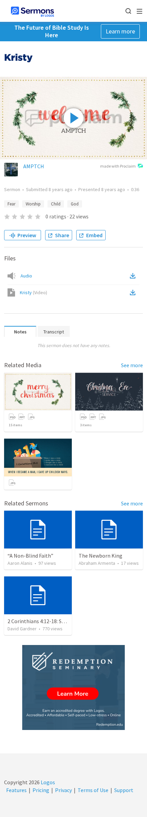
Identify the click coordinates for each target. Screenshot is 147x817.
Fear (11, 204)
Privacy (63, 790)
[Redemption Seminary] (73, 687)
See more (132, 365)
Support (123, 790)
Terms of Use (93, 790)
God (75, 204)
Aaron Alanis (20, 563)
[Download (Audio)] (134, 276)
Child (56, 204)
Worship (33, 204)
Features (16, 790)
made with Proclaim (118, 166)
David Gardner (22, 629)
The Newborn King (100, 555)
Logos (47, 782)
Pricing (40, 790)
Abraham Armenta (97, 563)
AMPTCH (33, 166)
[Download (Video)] (134, 292)
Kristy (33, 292)
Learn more (120, 31)
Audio (26, 276)
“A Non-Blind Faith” (30, 555)
